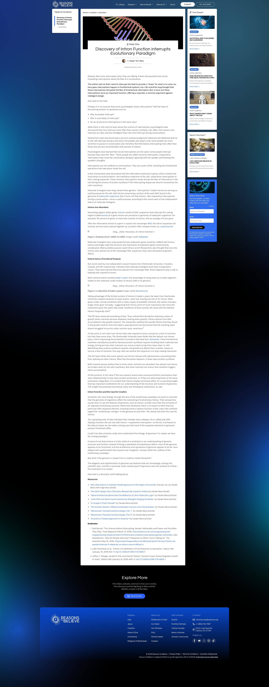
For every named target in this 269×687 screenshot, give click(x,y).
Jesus (130, 624)
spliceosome (167, 227)
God (129, 620)
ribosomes (154, 339)
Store (172, 4)
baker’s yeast (121, 278)
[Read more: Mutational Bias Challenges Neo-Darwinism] (202, 33)
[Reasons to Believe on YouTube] (199, 640)
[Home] (65, 619)
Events (174, 620)
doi (137, 559)
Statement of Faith (159, 620)
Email (192, 217)
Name (192, 207)
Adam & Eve (133, 633)
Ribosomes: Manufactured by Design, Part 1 (111, 511)
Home (85, 12)
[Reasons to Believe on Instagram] (209, 640)
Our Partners (156, 628)
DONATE (187, 4)
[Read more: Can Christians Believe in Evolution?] (202, 155)
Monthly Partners (179, 624)
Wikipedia (143, 237)
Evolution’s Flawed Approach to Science (109, 519)
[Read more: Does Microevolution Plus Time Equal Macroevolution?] (202, 70)
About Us (155, 615)
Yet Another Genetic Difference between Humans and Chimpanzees (122, 507)
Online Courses (178, 628)
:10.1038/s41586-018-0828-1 (152, 559)
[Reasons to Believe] (62, 4)
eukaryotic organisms (109, 196)
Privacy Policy (194, 237)
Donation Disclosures (208, 654)
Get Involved (177, 615)
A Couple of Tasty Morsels (103, 503)
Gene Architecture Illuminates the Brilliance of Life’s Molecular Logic (122, 495)
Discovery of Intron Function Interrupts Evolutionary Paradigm (64, 20)
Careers (154, 641)
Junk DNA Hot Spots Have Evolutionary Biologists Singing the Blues (122, 499)
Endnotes (62, 27)
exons (104, 215)
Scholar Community (180, 637)
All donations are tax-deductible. (207, 657)
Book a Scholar (178, 633)
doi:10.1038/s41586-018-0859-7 (130, 552)
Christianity (132, 637)
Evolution (102, 12)
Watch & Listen (136, 596)
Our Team (155, 624)
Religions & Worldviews (137, 641)
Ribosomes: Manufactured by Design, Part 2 (111, 515)
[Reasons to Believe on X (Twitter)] (204, 640)
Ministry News (157, 637)
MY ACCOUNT (205, 4)
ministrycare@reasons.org (207, 620)
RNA (150, 223)
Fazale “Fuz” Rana (137, 61)
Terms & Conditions (190, 654)
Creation (93, 12)
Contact (196, 615)
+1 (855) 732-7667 (203, 624)
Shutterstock (142, 291)
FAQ (153, 633)
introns (121, 212)
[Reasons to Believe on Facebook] (194, 640)
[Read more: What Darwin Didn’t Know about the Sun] (202, 108)
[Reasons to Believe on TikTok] (213, 640)
